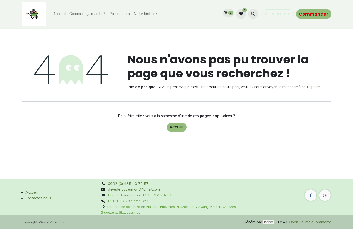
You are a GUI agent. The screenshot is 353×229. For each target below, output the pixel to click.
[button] (253, 14)
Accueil (176, 127)
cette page (311, 87)
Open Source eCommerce (310, 222)
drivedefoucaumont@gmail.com (134, 189)
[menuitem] (59, 14)
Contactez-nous (38, 198)
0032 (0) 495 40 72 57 (128, 183)
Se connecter (278, 14)
